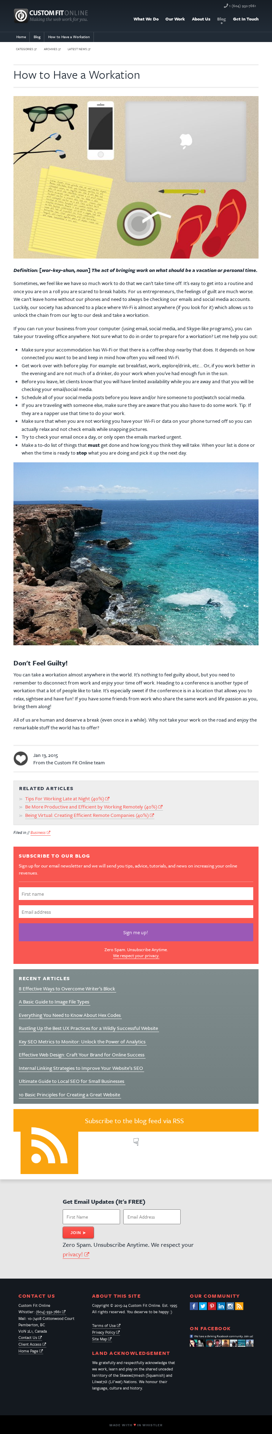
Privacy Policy (103, 1332)
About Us (201, 19)
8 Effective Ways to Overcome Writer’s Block (67, 988)
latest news (77, 49)
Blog (221, 19)
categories (24, 49)
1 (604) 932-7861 (242, 5)
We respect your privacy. (136, 955)
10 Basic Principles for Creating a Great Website (70, 1094)
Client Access (29, 1344)
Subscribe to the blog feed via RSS (134, 1120)
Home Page (28, 1351)
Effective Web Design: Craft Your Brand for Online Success (82, 1054)
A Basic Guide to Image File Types (54, 1001)
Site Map (99, 1339)
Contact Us (27, 1337)
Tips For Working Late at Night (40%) (64, 798)
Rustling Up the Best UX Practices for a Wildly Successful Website (89, 1028)
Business (38, 832)
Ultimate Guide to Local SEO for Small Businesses (72, 1081)
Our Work (175, 19)
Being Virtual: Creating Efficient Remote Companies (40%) (87, 815)
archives (50, 49)
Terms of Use (104, 1325)
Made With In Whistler (136, 1424)
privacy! (73, 1254)
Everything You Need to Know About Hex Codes (70, 1015)
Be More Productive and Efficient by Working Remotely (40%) (91, 806)
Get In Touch (246, 19)
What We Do (146, 19)
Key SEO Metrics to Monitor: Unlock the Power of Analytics (83, 1041)
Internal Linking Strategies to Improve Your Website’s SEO (81, 1068)
